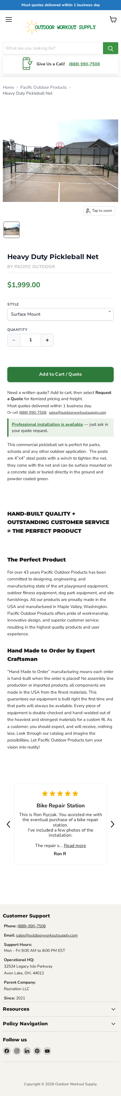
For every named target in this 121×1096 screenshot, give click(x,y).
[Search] (110, 48)
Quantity (17, 330)
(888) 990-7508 (84, 64)
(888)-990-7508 (31, 926)
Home (8, 87)
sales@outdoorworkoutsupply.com (77, 412)
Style (13, 304)
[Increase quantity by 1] (47, 340)
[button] (8, 824)
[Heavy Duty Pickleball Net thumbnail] (11, 230)
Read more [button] (75, 846)
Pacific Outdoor (34, 266)
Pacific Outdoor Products (43, 87)
